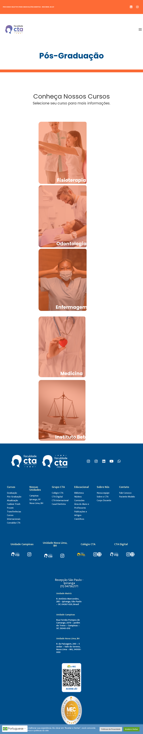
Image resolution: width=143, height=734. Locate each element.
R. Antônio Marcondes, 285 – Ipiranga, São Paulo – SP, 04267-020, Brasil (69, 601)
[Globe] (99, 554)
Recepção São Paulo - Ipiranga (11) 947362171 (69, 583)
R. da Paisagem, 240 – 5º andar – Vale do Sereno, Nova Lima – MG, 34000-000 (68, 648)
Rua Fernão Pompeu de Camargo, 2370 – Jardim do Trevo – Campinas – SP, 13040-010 (68, 624)
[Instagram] (137, 7)
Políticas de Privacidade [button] (110, 729)
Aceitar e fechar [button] (131, 729)
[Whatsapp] (119, 461)
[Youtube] (111, 461)
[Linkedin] (131, 7)
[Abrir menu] (140, 29)
